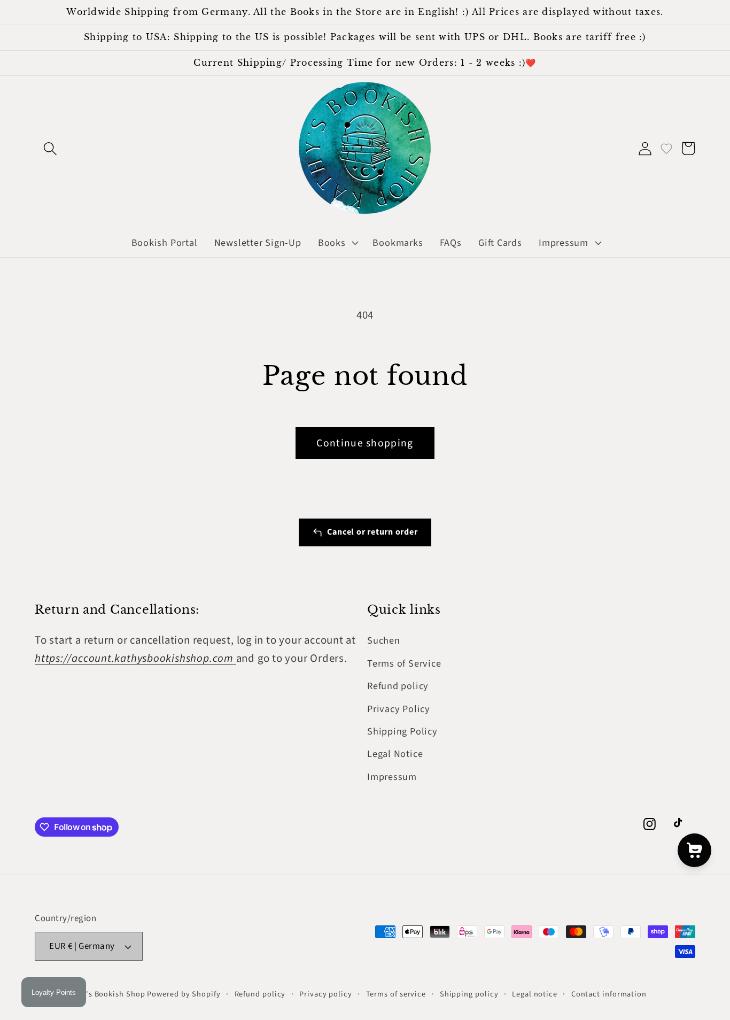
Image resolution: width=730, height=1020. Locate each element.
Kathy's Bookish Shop (105, 994)
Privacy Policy (398, 709)
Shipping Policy (402, 731)
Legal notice (534, 994)
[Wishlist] (666, 148)
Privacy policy (325, 994)
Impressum (392, 777)
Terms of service (396, 994)
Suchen (383, 640)
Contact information (609, 994)
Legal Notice (395, 754)
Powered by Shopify (183, 994)
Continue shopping (364, 443)
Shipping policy (469, 994)
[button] (50, 148)
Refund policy (398, 686)
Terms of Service (404, 663)
